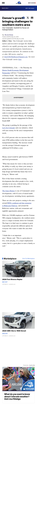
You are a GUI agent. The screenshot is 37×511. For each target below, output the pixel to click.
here (19, 59)
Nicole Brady (9, 35)
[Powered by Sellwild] (32, 365)
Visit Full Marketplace (28, 258)
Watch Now (31, 2)
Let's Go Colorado (8, 128)
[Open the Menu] (3, 2)
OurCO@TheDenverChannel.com (16, 57)
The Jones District (8, 191)
